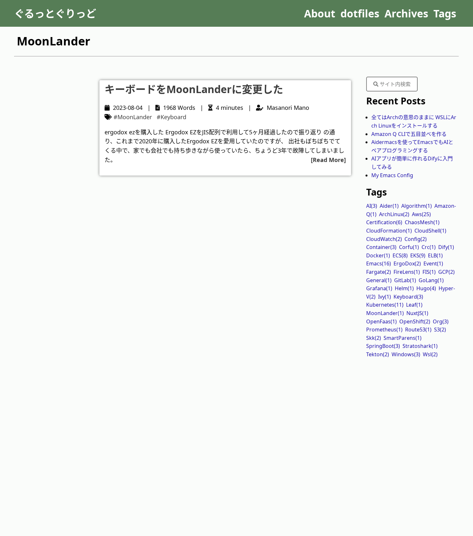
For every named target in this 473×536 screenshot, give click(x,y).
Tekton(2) (377, 354)
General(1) (379, 280)
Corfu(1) (409, 247)
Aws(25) (421, 214)
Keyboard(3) (408, 296)
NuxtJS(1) (417, 313)
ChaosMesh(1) (422, 222)
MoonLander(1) (385, 313)
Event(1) (433, 263)
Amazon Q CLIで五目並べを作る (409, 134)
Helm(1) (404, 288)
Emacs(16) (378, 263)
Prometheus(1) (384, 329)
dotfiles (359, 13)
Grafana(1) (379, 288)
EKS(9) (417, 255)
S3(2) (440, 329)
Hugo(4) (426, 288)
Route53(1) (418, 329)
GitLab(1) (405, 280)
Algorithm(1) (416, 205)
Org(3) (441, 321)
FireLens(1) (407, 271)
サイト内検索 (394, 84)
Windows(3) (406, 354)
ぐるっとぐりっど (55, 13)
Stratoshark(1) (420, 345)
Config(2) (415, 239)
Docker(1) (378, 255)
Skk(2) (373, 337)
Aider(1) (389, 205)
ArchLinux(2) (394, 214)
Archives (406, 13)
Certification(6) (384, 222)
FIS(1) (429, 271)
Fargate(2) (378, 271)
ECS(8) (400, 255)
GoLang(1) (431, 280)
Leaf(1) (414, 304)
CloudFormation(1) (389, 230)
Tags (444, 13)
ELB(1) (435, 255)
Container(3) (381, 247)
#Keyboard (171, 117)
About (319, 13)
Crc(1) (429, 247)
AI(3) (371, 205)
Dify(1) (446, 247)
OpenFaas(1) (381, 321)
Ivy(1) (384, 296)
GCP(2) (446, 271)
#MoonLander (133, 117)
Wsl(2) (430, 354)
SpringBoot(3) (383, 345)
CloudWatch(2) (384, 239)
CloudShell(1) (430, 230)
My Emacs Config (392, 175)
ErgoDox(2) (407, 263)
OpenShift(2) (414, 321)
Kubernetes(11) (384, 304)
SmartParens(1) (403, 337)
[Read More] (328, 160)
